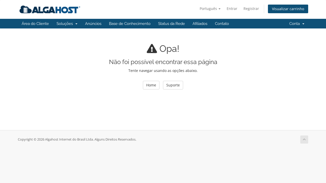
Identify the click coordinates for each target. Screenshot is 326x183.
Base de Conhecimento (130, 23)
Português (209, 8)
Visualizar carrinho (288, 8)
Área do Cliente (35, 23)
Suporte (173, 85)
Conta (295, 23)
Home (151, 85)
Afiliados (200, 23)
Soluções (66, 23)
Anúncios (93, 23)
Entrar (232, 8)
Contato (222, 23)
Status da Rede (171, 23)
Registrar (251, 8)
